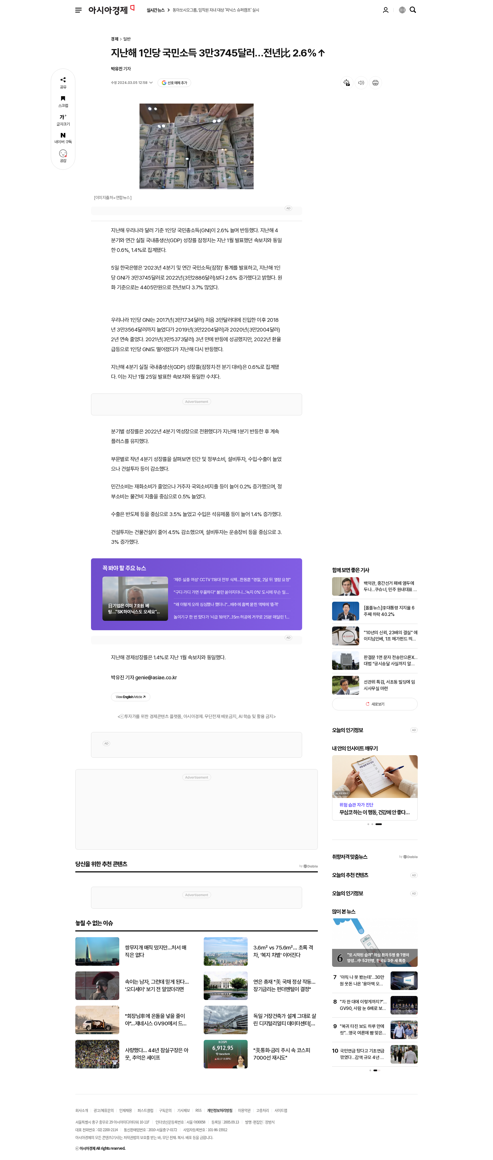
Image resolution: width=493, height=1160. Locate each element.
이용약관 (244, 1110)
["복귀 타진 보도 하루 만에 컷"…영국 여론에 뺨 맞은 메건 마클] (404, 1038)
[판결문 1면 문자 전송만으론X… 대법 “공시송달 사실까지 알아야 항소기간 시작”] (345, 668)
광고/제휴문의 (104, 1110)
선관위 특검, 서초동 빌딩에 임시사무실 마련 (389, 685)
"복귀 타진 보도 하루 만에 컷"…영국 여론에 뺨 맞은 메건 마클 (362, 1033)
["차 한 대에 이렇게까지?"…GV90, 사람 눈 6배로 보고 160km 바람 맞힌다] (404, 1013)
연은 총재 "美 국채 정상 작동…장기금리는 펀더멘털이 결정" (284, 986)
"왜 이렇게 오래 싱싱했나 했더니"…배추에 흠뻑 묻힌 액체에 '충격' (226, 604)
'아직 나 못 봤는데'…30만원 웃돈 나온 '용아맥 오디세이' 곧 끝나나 (362, 984)
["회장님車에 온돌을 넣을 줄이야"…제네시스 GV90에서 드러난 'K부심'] (97, 1033)
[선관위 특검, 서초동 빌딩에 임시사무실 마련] (345, 693)
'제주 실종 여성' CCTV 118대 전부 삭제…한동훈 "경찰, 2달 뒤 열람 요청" (232, 579)
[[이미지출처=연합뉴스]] (196, 146)
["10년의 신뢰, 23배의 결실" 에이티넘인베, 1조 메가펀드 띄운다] (345, 644)
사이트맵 (280, 1110)
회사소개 (81, 1110)
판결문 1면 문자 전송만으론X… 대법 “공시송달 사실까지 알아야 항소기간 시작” (390, 660)
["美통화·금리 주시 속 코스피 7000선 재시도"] (226, 1067)
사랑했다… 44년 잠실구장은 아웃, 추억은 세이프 (156, 1054)
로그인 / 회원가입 (386, 10)
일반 (127, 39)
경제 (114, 39)
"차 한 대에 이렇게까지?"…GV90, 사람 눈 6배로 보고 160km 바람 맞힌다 (363, 1008)
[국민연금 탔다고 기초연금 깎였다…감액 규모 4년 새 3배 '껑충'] (404, 1062)
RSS (198, 1110)
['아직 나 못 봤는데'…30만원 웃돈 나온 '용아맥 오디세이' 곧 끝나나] (404, 989)
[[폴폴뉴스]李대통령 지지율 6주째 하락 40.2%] (345, 619)
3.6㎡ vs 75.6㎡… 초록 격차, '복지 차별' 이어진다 (283, 951)
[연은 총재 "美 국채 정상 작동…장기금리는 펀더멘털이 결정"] (226, 999)
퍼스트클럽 (145, 1110)
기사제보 (183, 1110)
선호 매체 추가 (177, 83)
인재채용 (125, 1110)
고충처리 (262, 1110)
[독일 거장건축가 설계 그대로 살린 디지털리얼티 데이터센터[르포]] (226, 1033)
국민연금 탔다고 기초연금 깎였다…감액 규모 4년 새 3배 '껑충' (362, 1057)
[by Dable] (308, 866)
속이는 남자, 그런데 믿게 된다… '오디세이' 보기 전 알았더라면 (157, 986)
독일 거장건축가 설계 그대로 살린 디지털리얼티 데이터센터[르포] (284, 1020)
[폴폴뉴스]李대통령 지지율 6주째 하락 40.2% (389, 611)
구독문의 (165, 1110)
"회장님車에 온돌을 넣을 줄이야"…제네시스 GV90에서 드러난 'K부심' (156, 1020)
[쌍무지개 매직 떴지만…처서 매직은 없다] (97, 964)
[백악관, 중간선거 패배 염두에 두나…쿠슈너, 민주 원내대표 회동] (345, 594)
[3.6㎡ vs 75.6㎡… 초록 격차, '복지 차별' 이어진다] (226, 964)
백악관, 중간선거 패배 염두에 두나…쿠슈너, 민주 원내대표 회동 (390, 586)
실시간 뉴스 (155, 10)
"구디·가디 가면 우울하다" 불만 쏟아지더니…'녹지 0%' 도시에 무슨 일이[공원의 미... (232, 592)
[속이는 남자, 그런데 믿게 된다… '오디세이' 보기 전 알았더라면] (97, 999)
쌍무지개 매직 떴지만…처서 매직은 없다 (155, 951)
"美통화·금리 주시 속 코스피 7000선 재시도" (281, 1054)
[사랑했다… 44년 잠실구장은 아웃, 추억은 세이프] (97, 1067)
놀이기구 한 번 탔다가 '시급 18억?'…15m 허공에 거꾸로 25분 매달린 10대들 (232, 617)
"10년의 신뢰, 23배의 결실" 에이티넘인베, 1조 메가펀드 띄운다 (390, 636)
